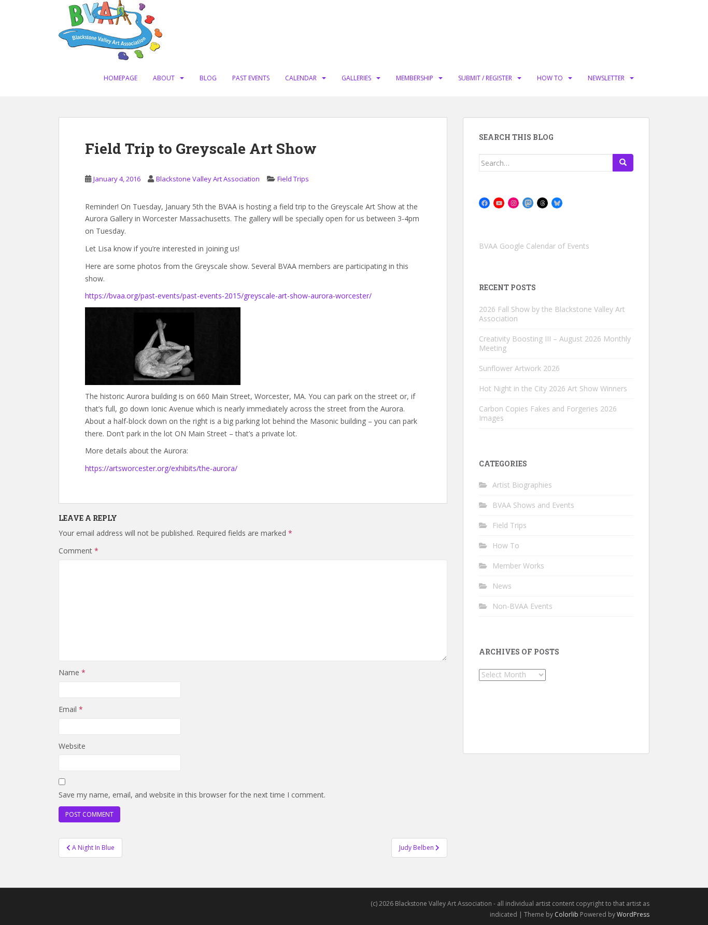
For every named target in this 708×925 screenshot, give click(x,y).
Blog (208, 78)
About (164, 78)
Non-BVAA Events (522, 606)
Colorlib (566, 914)
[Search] (623, 163)
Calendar (301, 78)
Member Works (518, 566)
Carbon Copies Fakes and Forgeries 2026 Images (548, 413)
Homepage (120, 78)
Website (72, 746)
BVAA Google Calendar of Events (534, 246)
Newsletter (606, 78)
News (502, 586)
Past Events (251, 78)
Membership (414, 78)
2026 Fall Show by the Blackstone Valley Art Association (552, 313)
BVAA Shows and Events (533, 505)
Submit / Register (485, 78)
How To (550, 78)
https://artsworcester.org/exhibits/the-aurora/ (161, 468)
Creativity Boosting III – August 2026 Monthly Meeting (555, 343)
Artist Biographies (522, 485)
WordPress (633, 914)
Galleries (356, 78)
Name (72, 672)
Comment (78, 551)
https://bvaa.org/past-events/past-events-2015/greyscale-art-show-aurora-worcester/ (228, 296)
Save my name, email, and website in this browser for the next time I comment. (192, 795)
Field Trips (293, 178)
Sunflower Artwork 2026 (519, 368)
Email (71, 709)
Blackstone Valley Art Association (208, 178)
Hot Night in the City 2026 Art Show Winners (553, 388)
